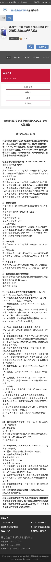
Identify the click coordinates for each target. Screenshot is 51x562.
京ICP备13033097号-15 (32, 559)
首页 (8, 57)
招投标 (28, 92)
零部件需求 (28, 87)
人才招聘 (28, 103)
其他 (28, 98)
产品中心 (26, 57)
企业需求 (36, 57)
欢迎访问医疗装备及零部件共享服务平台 (13, 2)
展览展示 (46, 57)
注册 (9, 18)
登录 (3, 18)
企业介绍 (17, 57)
